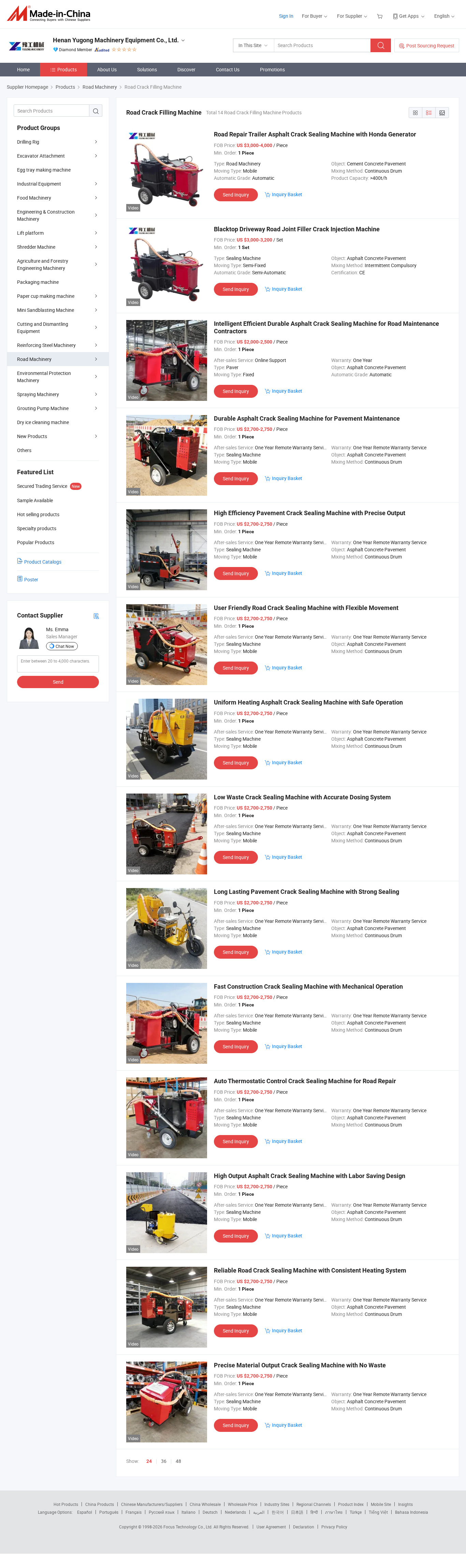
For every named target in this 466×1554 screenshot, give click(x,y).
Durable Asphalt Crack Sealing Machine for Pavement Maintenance (307, 418)
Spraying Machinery (38, 394)
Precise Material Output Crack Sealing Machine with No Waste (300, 1365)
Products (67, 69)
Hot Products (66, 1504)
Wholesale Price (242, 1504)
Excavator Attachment (41, 156)
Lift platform (30, 233)
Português (108, 1512)
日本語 (297, 1512)
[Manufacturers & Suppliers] (50, 13)
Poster (31, 579)
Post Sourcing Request (430, 45)
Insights (405, 1504)
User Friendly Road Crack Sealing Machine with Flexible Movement (306, 607)
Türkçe (356, 1512)
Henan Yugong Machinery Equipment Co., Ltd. (116, 40)
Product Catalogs (42, 561)
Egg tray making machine (44, 169)
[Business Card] (96, 615)
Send (58, 682)
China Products (99, 1504)
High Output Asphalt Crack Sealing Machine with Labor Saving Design (309, 1175)
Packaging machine (38, 282)
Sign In (286, 16)
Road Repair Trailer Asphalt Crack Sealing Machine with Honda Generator (315, 134)
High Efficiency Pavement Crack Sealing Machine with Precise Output (309, 513)
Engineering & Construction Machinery (46, 215)
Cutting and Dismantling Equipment (42, 327)
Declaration (303, 1526)
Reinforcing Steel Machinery (46, 345)
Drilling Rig (28, 142)
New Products (32, 436)
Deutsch (210, 1512)
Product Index (351, 1504)
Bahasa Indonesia (411, 1512)
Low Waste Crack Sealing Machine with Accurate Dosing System (302, 797)
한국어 (278, 1512)
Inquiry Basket (287, 194)
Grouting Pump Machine (43, 408)
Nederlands (235, 1512)
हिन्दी (314, 1512)
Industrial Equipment (39, 183)
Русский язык (161, 1512)
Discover (186, 69)
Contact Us (227, 69)
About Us (107, 69)
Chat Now (65, 646)
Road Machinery (34, 359)
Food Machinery (34, 197)
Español (84, 1512)
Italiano (188, 1512)
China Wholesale (205, 1504)
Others (24, 450)
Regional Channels (313, 1504)
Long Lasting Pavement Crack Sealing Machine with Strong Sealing (306, 891)
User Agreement (271, 1526)
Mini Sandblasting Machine (45, 310)
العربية (258, 1512)
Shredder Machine (36, 247)
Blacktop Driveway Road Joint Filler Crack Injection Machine (297, 229)
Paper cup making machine (45, 296)
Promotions (272, 69)
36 (163, 1461)
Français (134, 1512)
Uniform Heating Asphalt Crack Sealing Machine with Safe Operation (308, 702)
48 (178, 1461)
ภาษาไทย (334, 1512)
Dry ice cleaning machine (43, 422)
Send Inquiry (236, 194)
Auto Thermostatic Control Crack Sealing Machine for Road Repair (305, 1081)
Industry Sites (276, 1504)
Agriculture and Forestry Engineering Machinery (42, 264)
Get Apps (409, 16)
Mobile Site (381, 1504)
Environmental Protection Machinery (44, 376)
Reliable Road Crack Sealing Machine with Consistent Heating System (310, 1270)
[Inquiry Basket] (380, 16)
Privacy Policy (334, 1526)
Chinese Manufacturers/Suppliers (152, 1504)
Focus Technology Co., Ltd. (188, 1526)
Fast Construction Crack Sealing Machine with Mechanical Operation (308, 986)
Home (23, 69)
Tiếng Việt (378, 1512)
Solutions (147, 69)
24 (149, 1461)
